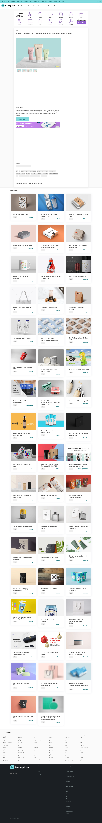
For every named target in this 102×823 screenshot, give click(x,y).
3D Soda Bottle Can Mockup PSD (23, 356)
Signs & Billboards (6, 760)
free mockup (52, 171)
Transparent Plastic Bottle (23, 326)
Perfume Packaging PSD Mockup (51, 514)
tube (31, 176)
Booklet (19, 740)
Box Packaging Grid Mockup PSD (78, 326)
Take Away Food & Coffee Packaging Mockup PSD (51, 452)
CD (3, 744)
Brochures (20, 742)
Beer (50, 739)
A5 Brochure (51, 735)
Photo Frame (21, 757)
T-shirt (63, 1)
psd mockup (21, 176)
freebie (23, 173)
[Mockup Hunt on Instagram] (8, 1)
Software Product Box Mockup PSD (23, 388)
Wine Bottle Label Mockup (78, 264)
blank (22, 171)
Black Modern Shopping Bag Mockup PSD (78, 421)
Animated (20, 737)
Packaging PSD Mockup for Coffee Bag (23, 483)
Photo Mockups (69, 808)
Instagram (5, 752)
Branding (82, 740)
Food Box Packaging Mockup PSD (78, 202)
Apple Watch (67, 737)
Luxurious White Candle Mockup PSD (51, 357)
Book (21, 1)
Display (19, 745)
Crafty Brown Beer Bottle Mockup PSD (23, 421)
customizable (33, 171)
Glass (4, 750)
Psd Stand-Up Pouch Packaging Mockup (78, 483)
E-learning (82, 745)
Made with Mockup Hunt (34, 6)
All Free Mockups (20, 165)
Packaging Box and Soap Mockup (23, 671)
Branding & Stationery (7, 742)
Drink (50, 745)
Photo (4, 757)
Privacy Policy (41, 774)
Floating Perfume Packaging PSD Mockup (78, 514)
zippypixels (43, 176)
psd (17, 176)
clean (27, 171)
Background (5, 739)
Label (81, 752)
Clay (19, 744)
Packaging (28, 165)
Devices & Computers (7, 745)
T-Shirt (35, 760)
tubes (35, 176)
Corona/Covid (36, 744)
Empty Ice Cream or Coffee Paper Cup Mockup (23, 606)
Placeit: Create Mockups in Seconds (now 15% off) (78, 452)
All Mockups (12, 1)
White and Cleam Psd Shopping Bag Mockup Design (78, 607)
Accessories (67, 735)
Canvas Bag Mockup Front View (23, 295)
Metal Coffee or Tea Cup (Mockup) (51, 576)
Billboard (82, 739)
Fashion (66, 747)
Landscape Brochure (7, 754)
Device (30, 1)
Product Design (29, 405)
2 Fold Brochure (21, 735)
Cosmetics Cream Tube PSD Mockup (78, 544)
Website (82, 760)
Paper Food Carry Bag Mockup (78, 295)
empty (43, 171)
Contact (39, 769)
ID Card (66, 750)
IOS (34, 752)
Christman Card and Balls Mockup (51, 640)
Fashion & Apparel (84, 747)
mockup (28, 173)
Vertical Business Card (69, 760)
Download (22, 119)
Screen (66, 759)
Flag (4, 749)
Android (4, 737)
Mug (43, 1)
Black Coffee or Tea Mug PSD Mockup (23, 704)
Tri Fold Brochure (52, 760)
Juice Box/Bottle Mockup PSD (78, 357)
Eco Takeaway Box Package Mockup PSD (78, 233)
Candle (50, 742)
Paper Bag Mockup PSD (23, 202)
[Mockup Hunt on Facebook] (4, 1)
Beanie (35, 739)
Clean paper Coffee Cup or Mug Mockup (78, 576)
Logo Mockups (68, 801)
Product (55, 1)
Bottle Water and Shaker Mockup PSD (51, 202)
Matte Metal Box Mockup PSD (23, 233)
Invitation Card (21, 752)
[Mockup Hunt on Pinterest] (6, 1)
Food (50, 749)
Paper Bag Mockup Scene (51, 545)
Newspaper (36, 755)
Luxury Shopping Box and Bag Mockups (51, 671)
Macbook (82, 754)
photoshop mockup (53, 173)
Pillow (35, 757)
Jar (65, 752)
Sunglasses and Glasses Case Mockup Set (23, 640)
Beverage (67, 739)
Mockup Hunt (16, 818)
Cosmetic (26, 1)
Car (81, 742)
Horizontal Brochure (53, 750)
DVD (66, 745)
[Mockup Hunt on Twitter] (2, 1)
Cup (66, 744)
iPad (66, 796)
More (42, 6)
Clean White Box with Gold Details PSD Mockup (51, 233)
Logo (39, 1)
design (38, 171)
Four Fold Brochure (69, 749)
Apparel (50, 737)
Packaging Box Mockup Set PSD (23, 452)
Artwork (82, 737)
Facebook (51, 747)
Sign (59, 1)
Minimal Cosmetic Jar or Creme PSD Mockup (78, 640)
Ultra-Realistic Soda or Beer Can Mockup (51, 607)
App (34, 737)
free (47, 171)
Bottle (50, 740)
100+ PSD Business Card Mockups (8, 736)
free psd (18, 173)
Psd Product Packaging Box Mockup (23, 545)
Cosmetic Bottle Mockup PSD (78, 388)
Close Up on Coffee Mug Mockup (23, 264)
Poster (50, 1)
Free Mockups (22, 6)
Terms (39, 771)
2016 (17, 171)
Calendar (35, 742)
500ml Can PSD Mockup (51, 483)
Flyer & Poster (21, 749)
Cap (66, 742)
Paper (46, 1)
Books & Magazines (38, 740)
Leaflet (35, 754)
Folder (35, 749)
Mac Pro (66, 754)
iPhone (50, 752)
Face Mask (36, 747)
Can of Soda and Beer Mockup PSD (51, 420)
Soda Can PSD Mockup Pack (23, 514)
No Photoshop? (51, 6)
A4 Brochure (36, 735)
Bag (18, 1)
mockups (33, 173)
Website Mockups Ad (83, 469)
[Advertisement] (5, 32)
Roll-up (50, 759)
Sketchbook (20, 760)
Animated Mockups (69, 771)
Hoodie (35, 750)
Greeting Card (21, 750)
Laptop (35, 1)
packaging (39, 173)
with (39, 176)
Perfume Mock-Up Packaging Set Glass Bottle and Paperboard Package (51, 704)
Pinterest (51, 757)
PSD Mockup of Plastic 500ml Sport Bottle (51, 264)
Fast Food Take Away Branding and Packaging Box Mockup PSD (51, 388)
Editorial (4, 747)
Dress (35, 745)
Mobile (4, 755)
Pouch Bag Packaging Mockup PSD (23, 576)
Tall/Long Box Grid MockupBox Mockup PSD (51, 326)
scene (27, 176)
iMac (81, 750)
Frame (81, 749)
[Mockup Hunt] (8, 6)
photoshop (45, 173)
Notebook (51, 755)
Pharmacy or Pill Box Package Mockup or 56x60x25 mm (78, 671)
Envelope (20, 747)
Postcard (67, 757)
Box (66, 740)
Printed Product (6, 759)
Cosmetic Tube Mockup (51, 295)
